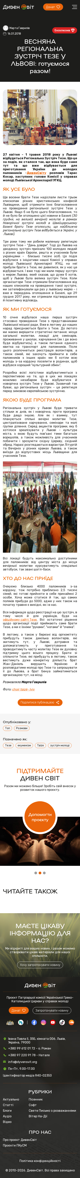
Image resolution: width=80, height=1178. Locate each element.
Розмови (21, 728)
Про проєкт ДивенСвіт (20, 1140)
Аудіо (7, 1116)
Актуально (11, 1099)
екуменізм (24, 745)
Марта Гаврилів (20, 28)
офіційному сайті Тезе (20, 619)
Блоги (7, 1110)
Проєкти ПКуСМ (15, 1145)
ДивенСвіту (36, 173)
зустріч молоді (60, 745)
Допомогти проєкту (40, 816)
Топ (7, 728)
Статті (8, 1105)
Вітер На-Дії (38, 1116)
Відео (7, 1122)
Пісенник (36, 1099)
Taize (40, 745)
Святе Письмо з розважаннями (52, 1110)
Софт (33, 1105)
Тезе (8, 745)
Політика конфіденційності (40, 1161)
